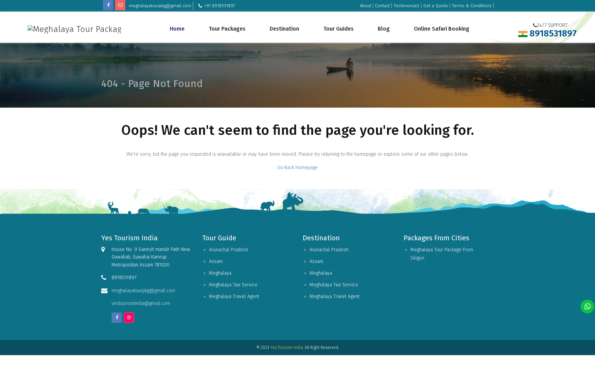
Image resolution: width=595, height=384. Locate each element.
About (365, 5)
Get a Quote (435, 5)
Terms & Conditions (472, 5)
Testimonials (406, 5)
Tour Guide (219, 238)
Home (177, 28)
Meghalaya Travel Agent (234, 296)
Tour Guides (338, 28)
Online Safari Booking (441, 28)
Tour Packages (227, 28)
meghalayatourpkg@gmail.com (160, 5)
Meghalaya (220, 273)
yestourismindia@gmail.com (141, 303)
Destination (284, 28)
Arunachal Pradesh (228, 250)
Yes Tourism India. (287, 347)
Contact (382, 5)
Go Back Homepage (297, 168)
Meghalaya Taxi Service (233, 285)
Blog (384, 28)
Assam (216, 261)
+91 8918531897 (219, 5)
